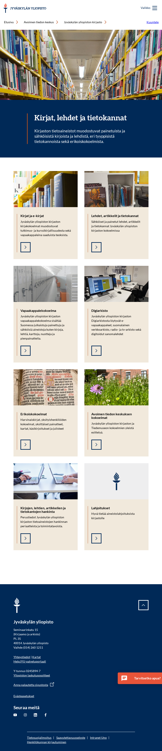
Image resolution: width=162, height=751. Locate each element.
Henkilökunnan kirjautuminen (46, 742)
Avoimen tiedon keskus (39, 22)
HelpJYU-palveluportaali (30, 661)
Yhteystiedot (22, 657)
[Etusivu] (24, 8)
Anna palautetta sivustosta (31, 685)
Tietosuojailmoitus (39, 737)
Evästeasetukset (24, 696)
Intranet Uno (98, 737)
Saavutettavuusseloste (70, 737)
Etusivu (9, 22)
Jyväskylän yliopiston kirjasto (83, 22)
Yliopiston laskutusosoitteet (32, 675)
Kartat (36, 657)
